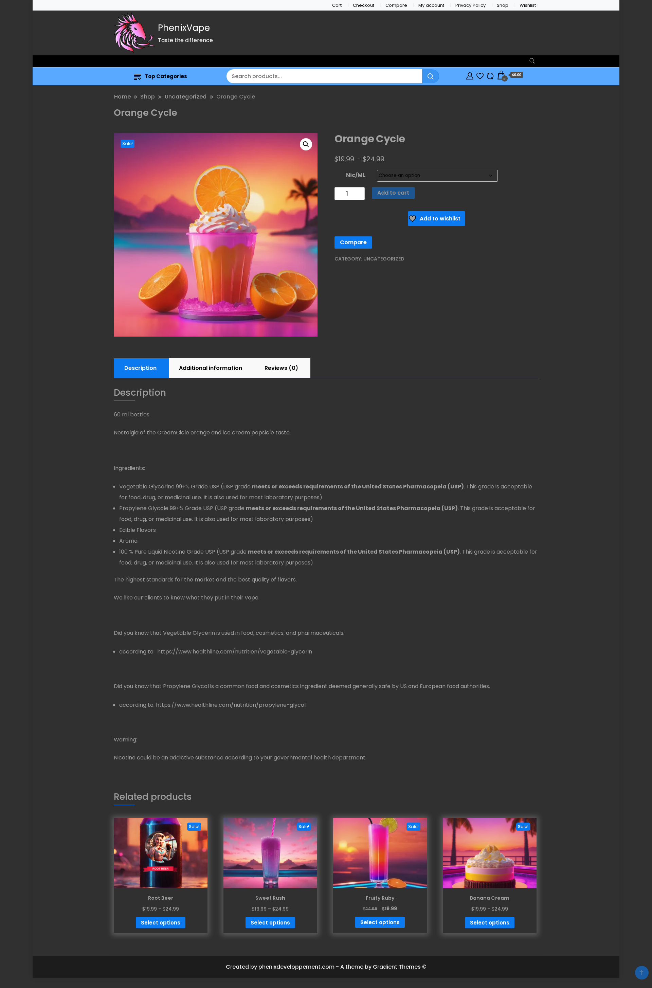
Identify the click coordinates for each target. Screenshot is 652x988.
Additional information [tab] (210, 368)
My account (431, 5)
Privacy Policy (470, 5)
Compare (396, 5)
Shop (502, 5)
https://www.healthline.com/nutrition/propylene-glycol (231, 705)
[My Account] (469, 75)
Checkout (363, 5)
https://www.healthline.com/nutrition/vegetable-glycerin (234, 651)
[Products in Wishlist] (480, 75)
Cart (337, 5)
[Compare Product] (490, 75)
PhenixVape (184, 28)
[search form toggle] (532, 61)
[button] (306, 144)
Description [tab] (140, 368)
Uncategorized (383, 258)
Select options (160, 922)
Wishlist (528, 5)
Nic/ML (355, 175)
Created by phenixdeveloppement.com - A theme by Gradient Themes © (326, 967)
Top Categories (166, 76)
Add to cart (393, 193)
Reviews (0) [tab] (281, 368)
